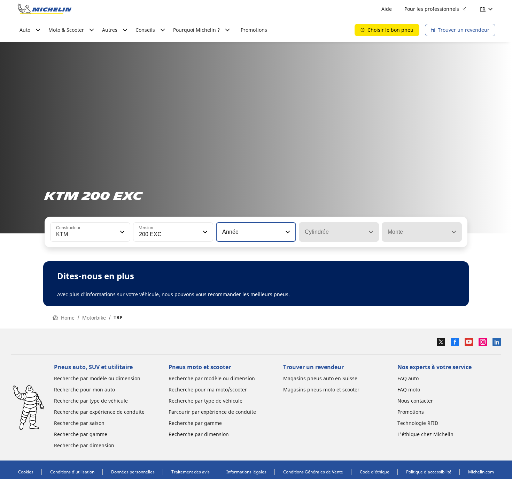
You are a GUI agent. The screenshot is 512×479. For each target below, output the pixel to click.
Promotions (254, 30)
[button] (121, 232)
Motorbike (94, 317)
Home (68, 317)
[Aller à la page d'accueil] (44, 9)
